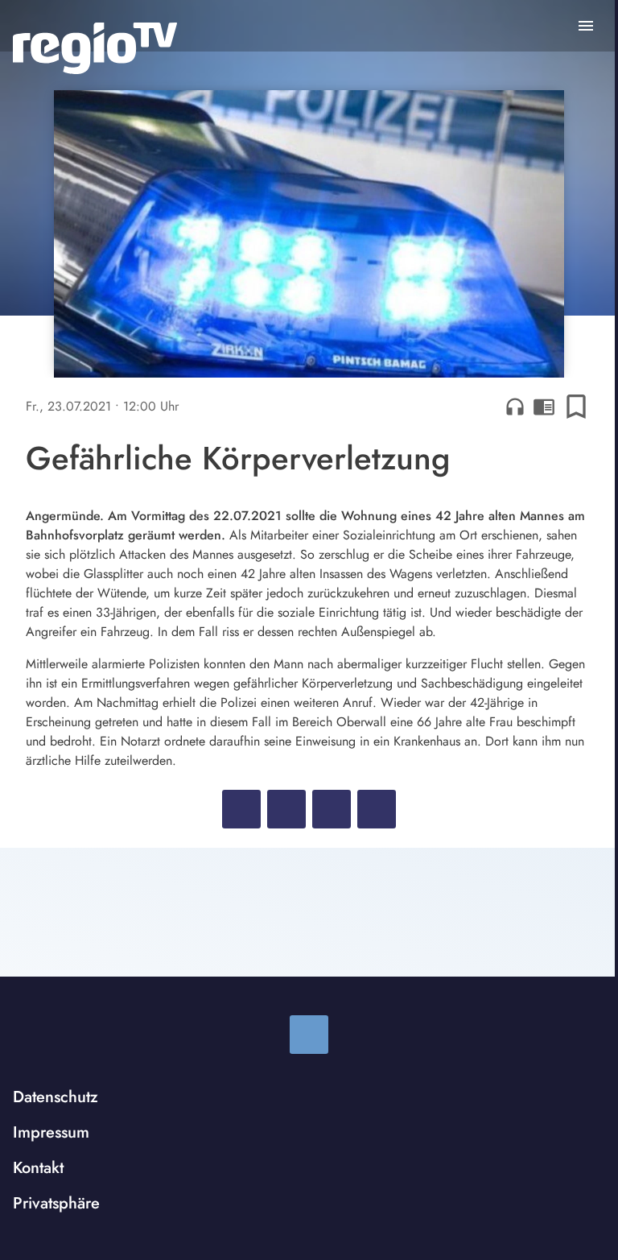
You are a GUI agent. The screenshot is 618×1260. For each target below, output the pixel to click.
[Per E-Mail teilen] (376, 809)
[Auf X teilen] (286, 809)
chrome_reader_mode (544, 406)
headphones (515, 406)
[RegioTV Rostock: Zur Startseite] (95, 48)
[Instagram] (309, 1034)
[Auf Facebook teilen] (241, 809)
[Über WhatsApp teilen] (331, 809)
